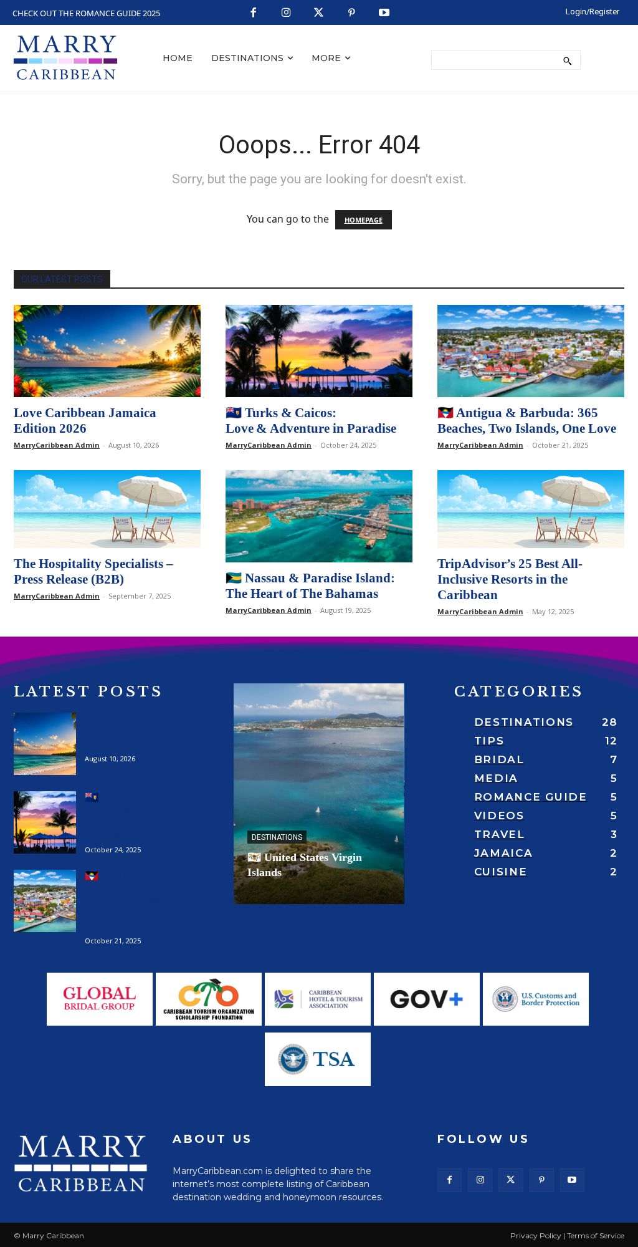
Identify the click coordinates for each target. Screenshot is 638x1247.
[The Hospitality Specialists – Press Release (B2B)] (107, 509)
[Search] (567, 60)
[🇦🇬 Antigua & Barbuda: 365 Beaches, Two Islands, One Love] (530, 351)
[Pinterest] (351, 13)
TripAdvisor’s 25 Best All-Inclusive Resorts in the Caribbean (510, 579)
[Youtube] (384, 13)
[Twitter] (319, 13)
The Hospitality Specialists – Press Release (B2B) (93, 571)
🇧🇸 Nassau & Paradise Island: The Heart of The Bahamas (310, 586)
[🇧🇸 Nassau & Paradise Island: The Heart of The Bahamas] (319, 516)
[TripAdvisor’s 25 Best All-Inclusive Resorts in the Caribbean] (530, 509)
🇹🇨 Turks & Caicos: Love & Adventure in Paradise (311, 420)
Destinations (277, 837)
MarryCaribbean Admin (57, 445)
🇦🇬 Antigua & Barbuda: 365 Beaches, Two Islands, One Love (526, 420)
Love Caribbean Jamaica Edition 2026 (85, 420)
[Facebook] (253, 13)
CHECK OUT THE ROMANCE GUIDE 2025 (86, 13)
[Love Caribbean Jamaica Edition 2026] (107, 351)
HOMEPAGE (364, 219)
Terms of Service (595, 1235)
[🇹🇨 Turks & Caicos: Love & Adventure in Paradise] (319, 351)
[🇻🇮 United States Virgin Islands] (319, 793)
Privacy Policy (535, 1235)
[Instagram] (286, 13)
